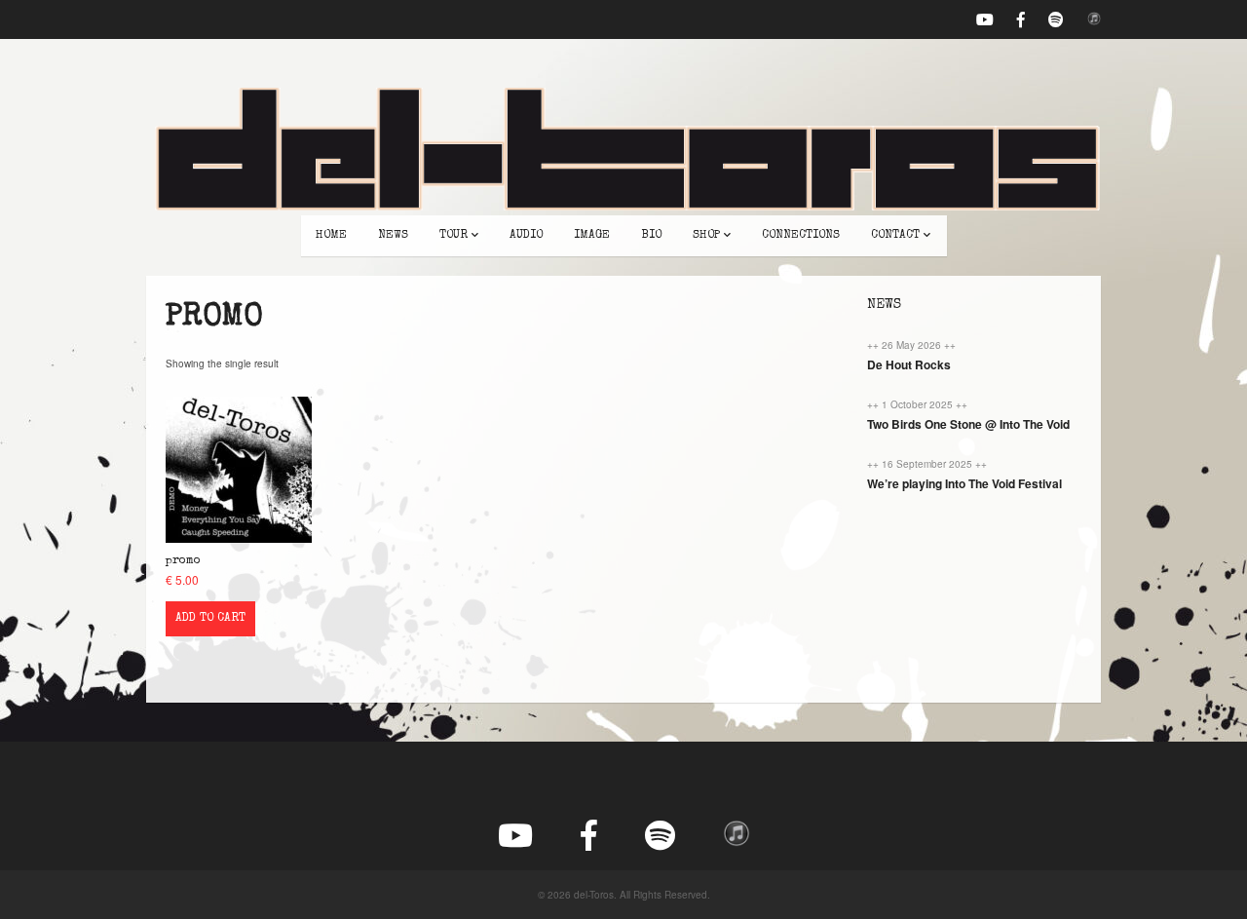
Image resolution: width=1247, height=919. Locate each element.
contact (895, 236)
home (331, 236)
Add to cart (210, 619)
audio (526, 236)
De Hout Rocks (909, 364)
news (393, 236)
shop (706, 236)
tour (453, 236)
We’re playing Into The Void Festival (964, 483)
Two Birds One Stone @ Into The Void (968, 424)
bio (651, 236)
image (592, 236)
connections (801, 236)
